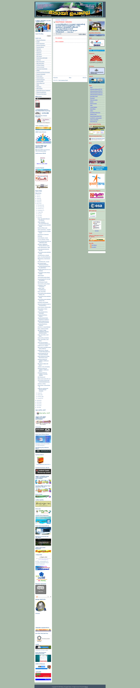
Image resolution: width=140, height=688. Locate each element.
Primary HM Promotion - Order (44, 247)
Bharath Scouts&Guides (41, 92)
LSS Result (40, 236)
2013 (38, 405)
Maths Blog (39, 86)
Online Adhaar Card (40, 83)
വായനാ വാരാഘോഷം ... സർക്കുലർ (44, 229)
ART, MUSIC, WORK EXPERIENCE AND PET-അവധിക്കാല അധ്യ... (43, 331)
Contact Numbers (93, 107)
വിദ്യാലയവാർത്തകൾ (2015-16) (96, 92)
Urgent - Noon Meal (42, 291)
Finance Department (41, 43)
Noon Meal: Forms (94, 96)
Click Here (70, 32)
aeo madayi (94, 247)
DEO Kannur (39, 54)
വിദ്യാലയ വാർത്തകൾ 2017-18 (96, 89)
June (39, 215)
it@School (39, 59)
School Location (93, 103)
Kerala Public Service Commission (43, 90)
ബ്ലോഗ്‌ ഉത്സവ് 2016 (94, 119)
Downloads (92, 98)
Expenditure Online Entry (95, 112)
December (40, 205)
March (39, 394)
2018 (38, 201)
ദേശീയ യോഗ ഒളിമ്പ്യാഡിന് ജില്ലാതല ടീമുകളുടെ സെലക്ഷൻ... (43, 389)
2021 (38, 196)
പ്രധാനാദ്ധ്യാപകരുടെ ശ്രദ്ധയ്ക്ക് (44, 277)
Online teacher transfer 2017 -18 (44, 378)
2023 (38, 194)
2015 (38, 402)
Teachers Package (40, 77)
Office (91, 105)
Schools (91, 101)
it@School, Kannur (40, 65)
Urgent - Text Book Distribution (44, 256)
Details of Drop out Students (43, 337)
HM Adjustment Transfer (42, 281)
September (40, 210)
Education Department (41, 39)
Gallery (91, 110)
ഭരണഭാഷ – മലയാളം (42, 383)
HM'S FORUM (39, 88)
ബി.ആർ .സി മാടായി (40, 66)
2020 (38, 198)
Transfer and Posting (41, 79)
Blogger (86, 686)
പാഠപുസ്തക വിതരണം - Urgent (43, 239)
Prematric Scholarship (41, 74)
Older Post (85, 77)
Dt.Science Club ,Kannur (41, 93)
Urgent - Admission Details (43, 328)
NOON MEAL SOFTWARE (42, 58)
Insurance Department (41, 45)
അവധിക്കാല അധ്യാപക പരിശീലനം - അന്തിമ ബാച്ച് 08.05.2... (43, 360)
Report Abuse (38, 190)
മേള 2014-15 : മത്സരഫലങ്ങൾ (96, 117)
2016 (38, 400)
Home (70, 77)
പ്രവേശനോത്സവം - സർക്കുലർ (43, 255)
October (39, 208)
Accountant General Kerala (42, 68)
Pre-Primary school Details (43, 302)
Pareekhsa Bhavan (40, 47)
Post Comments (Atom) (63, 80)
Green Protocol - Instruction (43, 234)
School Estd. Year (93, 121)
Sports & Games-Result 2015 (96, 116)
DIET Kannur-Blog (40, 63)
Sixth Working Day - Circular (43, 261)
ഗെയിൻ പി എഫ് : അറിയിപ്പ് (43, 345)
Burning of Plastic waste (42, 227)
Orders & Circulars (93, 99)
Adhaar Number (41, 275)
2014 (38, 403)
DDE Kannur (39, 50)
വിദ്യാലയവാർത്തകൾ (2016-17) (96, 90)
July (39, 213)
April (39, 393)
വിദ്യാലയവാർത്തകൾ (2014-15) (96, 94)
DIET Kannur (39, 56)
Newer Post (55, 77)
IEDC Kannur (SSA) (40, 61)
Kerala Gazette (39, 75)
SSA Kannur (39, 52)
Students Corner (93, 114)
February (40, 396)
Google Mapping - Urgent (43, 237)
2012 (38, 407)
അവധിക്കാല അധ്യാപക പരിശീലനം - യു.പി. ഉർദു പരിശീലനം (42, 374)
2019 (38, 200)
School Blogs (93, 108)
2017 (38, 203)
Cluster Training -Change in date (44, 307)
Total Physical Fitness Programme (43, 72)
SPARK (38, 70)
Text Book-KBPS (40, 81)
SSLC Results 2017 (41, 377)
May (39, 217)
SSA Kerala (39, 48)
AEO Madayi (94, 245)
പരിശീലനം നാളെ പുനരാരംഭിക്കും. (44, 366)
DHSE (38, 85)
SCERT (38, 41)
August (39, 212)
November (40, 206)
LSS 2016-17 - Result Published (44, 326)
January (39, 398)
